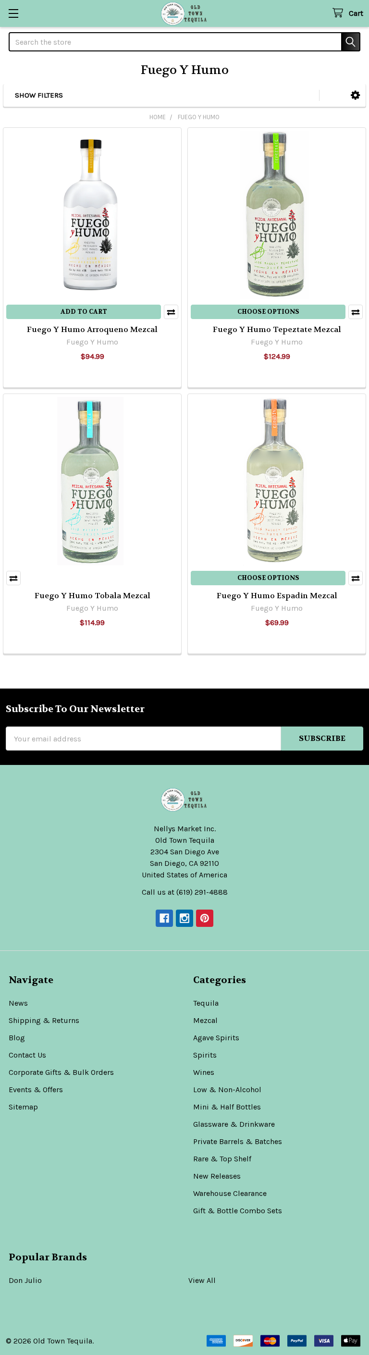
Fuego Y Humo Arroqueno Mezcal (92, 329)
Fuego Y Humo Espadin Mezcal (277, 596)
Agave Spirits (216, 1037)
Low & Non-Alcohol (227, 1089)
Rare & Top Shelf (222, 1158)
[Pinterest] (204, 918)
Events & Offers (36, 1089)
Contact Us (27, 1054)
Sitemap (23, 1106)
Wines (203, 1072)
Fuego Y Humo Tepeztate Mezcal (277, 329)
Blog (17, 1037)
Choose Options (268, 312)
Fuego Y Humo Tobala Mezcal (92, 596)
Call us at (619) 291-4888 (185, 892)
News (18, 1003)
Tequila (206, 1003)
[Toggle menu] (13, 13)
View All (202, 1280)
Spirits (205, 1054)
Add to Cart (84, 312)
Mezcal (205, 1020)
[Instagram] (184, 918)
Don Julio (25, 1280)
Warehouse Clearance (230, 1193)
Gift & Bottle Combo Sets (237, 1210)
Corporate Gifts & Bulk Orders (61, 1072)
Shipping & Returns (44, 1020)
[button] (355, 95)
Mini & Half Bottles (227, 1106)
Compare (171, 312)
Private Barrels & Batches (237, 1141)
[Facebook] (164, 918)
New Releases (217, 1176)
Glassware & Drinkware (234, 1124)
